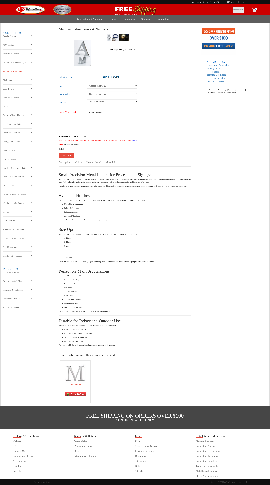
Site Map (139, 471)
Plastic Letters (9, 221)
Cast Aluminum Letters (13, 124)
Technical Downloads (216, 75)
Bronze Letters (9, 106)
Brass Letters (8, 89)
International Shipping (85, 455)
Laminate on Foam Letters (14, 194)
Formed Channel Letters (13, 177)
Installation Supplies (216, 78)
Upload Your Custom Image (219, 65)
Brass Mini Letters (11, 98)
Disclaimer (140, 455)
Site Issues (140, 461)
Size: (61, 86)
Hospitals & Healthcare (13, 290)
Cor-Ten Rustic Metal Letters (15, 168)
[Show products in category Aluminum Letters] (75, 373)
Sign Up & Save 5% (211, 2)
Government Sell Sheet (13, 281)
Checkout (146, 19)
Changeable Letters (11, 142)
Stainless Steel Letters (12, 256)
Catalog (17, 466)
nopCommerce (48, 482)
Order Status (238, 10)
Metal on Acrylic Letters (13, 203)
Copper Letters (9, 159)
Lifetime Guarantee (215, 81)
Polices (17, 440)
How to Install (213, 72)
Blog (137, 440)
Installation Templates (207, 455)
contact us (134, 140)
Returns (78, 451)
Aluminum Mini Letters (13, 71)
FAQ (16, 445)
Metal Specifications (206, 471)
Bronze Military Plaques (13, 115)
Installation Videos (205, 445)
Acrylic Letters (9, 36)
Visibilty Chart (213, 68)
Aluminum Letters (11, 54)
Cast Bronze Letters (11, 133)
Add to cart (66, 156)
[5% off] (218, 41)
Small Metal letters (11, 247)
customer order (21, 476)
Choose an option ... (97, 102)
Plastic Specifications (207, 476)
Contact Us (163, 19)
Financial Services (11, 272)
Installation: (65, 94)
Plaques (6, 212)
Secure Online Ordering (147, 445)
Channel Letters (10, 150)
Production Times (83, 445)
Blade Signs (8, 80)
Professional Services (12, 298)
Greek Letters (9, 185)
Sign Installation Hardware (14, 238)
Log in (198, 2)
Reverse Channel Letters (13, 229)
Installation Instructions (208, 451)
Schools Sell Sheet (11, 307)
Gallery (139, 466)
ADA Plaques (9, 45)
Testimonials (20, 461)
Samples (18, 471)
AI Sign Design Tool (216, 62)
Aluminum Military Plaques (15, 62)
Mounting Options (205, 440)
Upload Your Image (23, 455)
